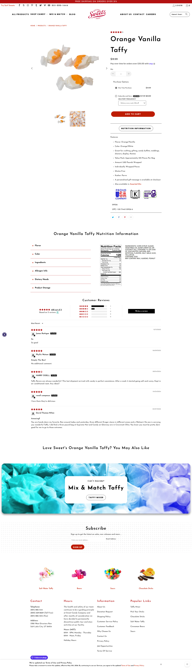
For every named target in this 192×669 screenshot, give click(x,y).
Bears (79, 588)
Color (37, 254)
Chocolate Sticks (146, 588)
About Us (101, 607)
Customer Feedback (105, 626)
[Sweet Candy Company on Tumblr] (36, 5)
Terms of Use (125, 665)
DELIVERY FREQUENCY (127, 99)
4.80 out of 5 (56, 310)
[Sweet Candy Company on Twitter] (40, 5)
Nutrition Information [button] (136, 128)
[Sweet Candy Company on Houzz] (23, 5)
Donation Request (105, 612)
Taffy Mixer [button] (96, 497)
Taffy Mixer (135, 607)
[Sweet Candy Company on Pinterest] (32, 5)
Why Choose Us (104, 631)
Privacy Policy (139, 665)
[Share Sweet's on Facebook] (118, 217)
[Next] (106, 68)
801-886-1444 (60, 5)
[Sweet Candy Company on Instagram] (27, 5)
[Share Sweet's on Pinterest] (124, 217)
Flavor (38, 246)
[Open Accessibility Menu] (4, 334)
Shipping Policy (104, 617)
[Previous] (32, 68)
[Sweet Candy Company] (96, 14)
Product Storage (42, 288)
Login (179, 5)
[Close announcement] (161, 664)
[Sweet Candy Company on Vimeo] (44, 5)
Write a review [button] (141, 311)
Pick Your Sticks (137, 612)
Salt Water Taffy (46, 588)
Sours (112, 588)
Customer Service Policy (107, 622)
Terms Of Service (104, 651)
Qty (111, 69)
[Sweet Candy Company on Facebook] (19, 5)
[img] (36, 330)
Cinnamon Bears (137, 626)
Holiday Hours (70, 640)
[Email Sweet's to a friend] (130, 217)
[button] (39, 14)
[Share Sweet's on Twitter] (112, 217)
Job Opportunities (105, 646)
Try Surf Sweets (8, 5)
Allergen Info (41, 271)
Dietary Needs (42, 279)
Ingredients (40, 263)
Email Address (111, 539)
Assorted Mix (135, 184)
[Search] (186, 14)
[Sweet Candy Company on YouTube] (49, 5)
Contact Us (102, 636)
